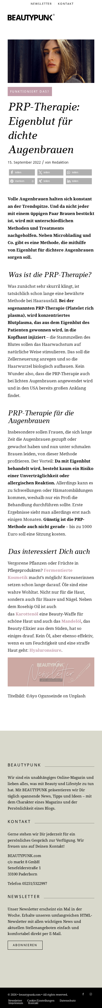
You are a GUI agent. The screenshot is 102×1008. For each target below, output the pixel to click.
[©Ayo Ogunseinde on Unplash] (51, 61)
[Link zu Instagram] (90, 994)
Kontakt (66, 3)
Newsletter (41, 3)
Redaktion (60, 162)
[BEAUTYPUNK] (31, 17)
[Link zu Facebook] (83, 994)
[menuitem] (41, 3)
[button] (22, 172)
